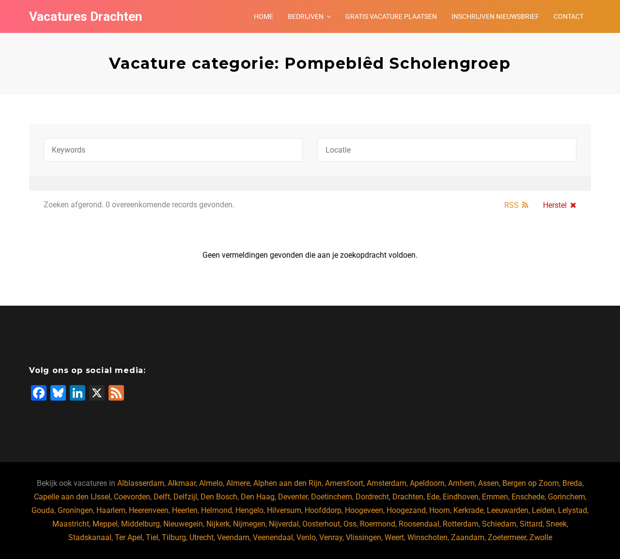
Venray (330, 537)
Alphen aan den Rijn (287, 483)
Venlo (306, 537)
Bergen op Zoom (530, 483)
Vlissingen (363, 537)
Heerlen (185, 510)
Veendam (233, 537)
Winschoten (427, 537)
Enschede (528, 496)
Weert (394, 537)
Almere (238, 483)
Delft (162, 496)
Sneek (556, 523)
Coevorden (132, 496)
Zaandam (467, 537)
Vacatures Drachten (85, 16)
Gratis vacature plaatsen (391, 16)
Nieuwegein (183, 523)
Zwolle (540, 537)
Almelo (211, 483)
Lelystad (572, 510)
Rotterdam (461, 523)
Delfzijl (185, 496)
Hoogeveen (364, 510)
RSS (511, 205)
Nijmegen (249, 523)
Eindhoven (461, 496)
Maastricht (70, 523)
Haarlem (110, 510)
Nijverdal (284, 523)
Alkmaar (182, 483)
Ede (433, 496)
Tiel (152, 537)
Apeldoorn (427, 483)
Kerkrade (468, 510)
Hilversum (284, 510)
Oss (349, 523)
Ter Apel (128, 537)
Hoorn (439, 510)
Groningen (75, 510)
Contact (569, 16)
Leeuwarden (507, 510)
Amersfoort (344, 483)
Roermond (377, 523)
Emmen (495, 496)
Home (263, 16)
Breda (572, 483)
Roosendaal (419, 523)
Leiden (543, 510)
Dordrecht (372, 496)
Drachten (407, 496)
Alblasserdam (140, 483)
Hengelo (249, 510)
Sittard (531, 523)
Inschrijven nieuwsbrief (495, 16)
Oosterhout (321, 523)
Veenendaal (273, 537)
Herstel (555, 205)
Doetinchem (331, 496)
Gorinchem (566, 496)
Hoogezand (406, 510)
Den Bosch (219, 496)
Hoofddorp (323, 510)
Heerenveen (149, 510)
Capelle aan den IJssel (72, 496)
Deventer (293, 496)
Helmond (216, 510)
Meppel (105, 523)
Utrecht (201, 537)
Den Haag (258, 496)
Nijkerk (218, 523)
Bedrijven (306, 16)
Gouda (42, 510)
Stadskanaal (89, 537)
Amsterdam (386, 483)
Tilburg (174, 537)
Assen (488, 483)
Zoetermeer (507, 537)
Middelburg (140, 523)
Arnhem (461, 483)
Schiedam (499, 523)
